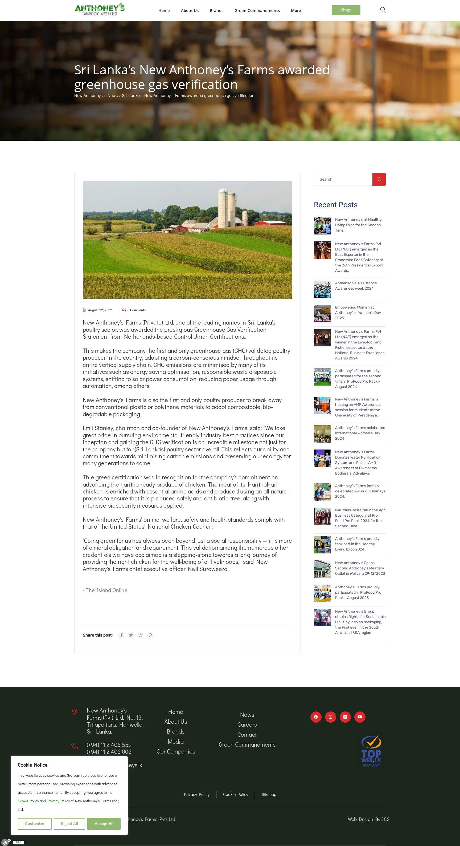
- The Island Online (105, 589)
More (296, 10)
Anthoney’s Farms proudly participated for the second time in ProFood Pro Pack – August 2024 (358, 379)
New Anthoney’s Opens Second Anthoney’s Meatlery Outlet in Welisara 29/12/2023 (360, 568)
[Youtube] (360, 717)
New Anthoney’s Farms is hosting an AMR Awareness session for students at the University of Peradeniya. (358, 407)
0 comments (137, 310)
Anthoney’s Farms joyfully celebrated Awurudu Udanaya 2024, (360, 491)
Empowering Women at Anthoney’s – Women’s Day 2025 (358, 312)
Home (164, 10)
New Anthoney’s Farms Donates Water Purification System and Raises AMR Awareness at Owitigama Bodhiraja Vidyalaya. (357, 463)
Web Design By (364, 819)
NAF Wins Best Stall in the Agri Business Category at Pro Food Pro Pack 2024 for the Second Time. (360, 518)
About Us (190, 10)
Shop (346, 10)
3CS (385, 819)
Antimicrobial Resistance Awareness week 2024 (356, 286)
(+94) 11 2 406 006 (109, 751)
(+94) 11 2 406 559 (109, 744)
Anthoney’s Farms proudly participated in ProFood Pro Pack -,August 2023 (358, 592)
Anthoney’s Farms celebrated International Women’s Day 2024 (360, 433)
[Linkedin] (345, 717)
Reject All (69, 823)
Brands (216, 10)
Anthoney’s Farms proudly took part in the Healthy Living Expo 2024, (357, 544)
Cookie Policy (29, 800)
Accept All (104, 823)
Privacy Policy (59, 800)
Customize (34, 823)
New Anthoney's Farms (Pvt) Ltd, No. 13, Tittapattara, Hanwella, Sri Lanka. (115, 720)
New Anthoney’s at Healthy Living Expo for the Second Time (358, 225)
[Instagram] (330, 717)
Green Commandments (257, 10)
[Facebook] (316, 717)
